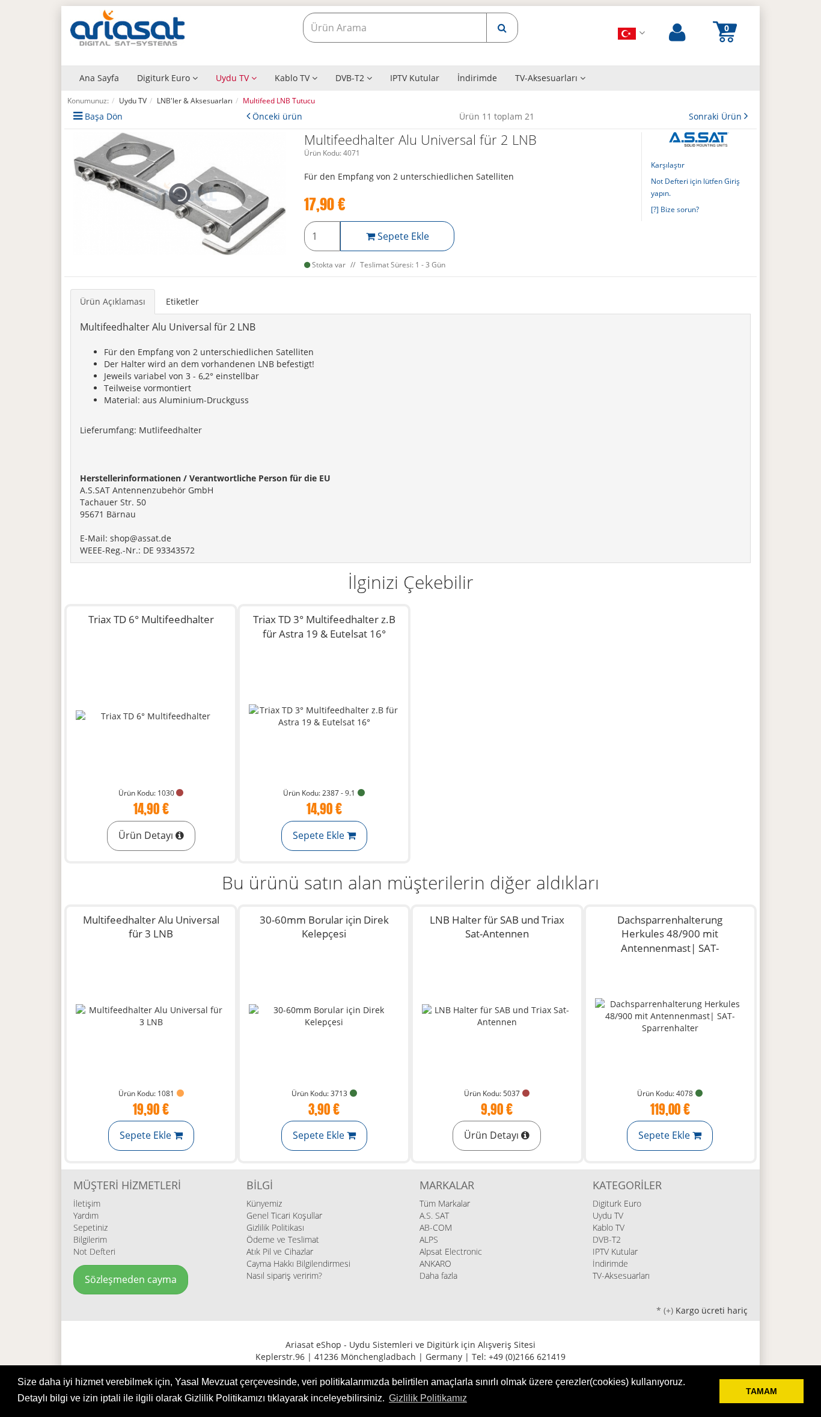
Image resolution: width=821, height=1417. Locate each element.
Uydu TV (233, 78)
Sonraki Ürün (716, 116)
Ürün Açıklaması (112, 301)
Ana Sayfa (99, 78)
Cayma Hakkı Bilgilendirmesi (298, 1263)
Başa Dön (104, 116)
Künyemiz (264, 1203)
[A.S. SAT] (699, 138)
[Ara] (502, 28)
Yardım (86, 1215)
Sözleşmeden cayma (131, 1279)
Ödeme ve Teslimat (282, 1239)
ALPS (429, 1239)
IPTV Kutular (414, 78)
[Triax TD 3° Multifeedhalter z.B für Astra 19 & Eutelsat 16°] (324, 716)
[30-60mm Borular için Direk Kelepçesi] (324, 1016)
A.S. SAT (434, 1215)
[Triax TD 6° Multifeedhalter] (151, 716)
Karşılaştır (668, 165)
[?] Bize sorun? (675, 209)
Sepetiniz (90, 1227)
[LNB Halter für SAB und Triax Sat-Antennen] (497, 1016)
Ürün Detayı (146, 835)
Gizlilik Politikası (275, 1227)
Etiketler (182, 301)
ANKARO (435, 1263)
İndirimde (477, 78)
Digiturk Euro (164, 78)
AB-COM (436, 1227)
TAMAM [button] (761, 1391)
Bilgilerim (90, 1239)
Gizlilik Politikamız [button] (428, 1398)
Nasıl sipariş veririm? (284, 1275)
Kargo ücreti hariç (712, 1310)
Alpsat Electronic (451, 1251)
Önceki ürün (277, 116)
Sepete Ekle (402, 236)
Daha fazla (438, 1275)
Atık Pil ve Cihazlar (279, 1251)
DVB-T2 (351, 78)
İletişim (86, 1203)
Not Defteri (94, 1251)
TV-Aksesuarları (547, 78)
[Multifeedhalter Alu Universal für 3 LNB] (151, 1016)
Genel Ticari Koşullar (284, 1215)
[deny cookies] (707, 1391)
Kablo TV (293, 78)
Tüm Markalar (445, 1203)
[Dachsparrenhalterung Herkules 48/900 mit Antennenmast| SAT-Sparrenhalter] (670, 1016)
